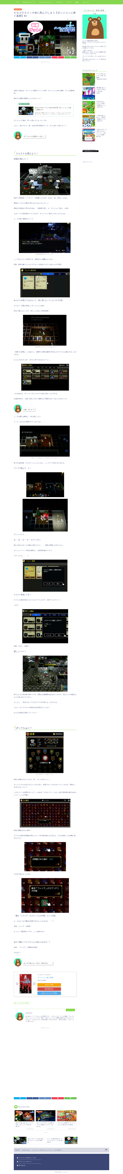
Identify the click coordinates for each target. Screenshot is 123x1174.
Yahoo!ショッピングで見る (49, 993)
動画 (77, 2)
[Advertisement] (45, 75)
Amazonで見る (49, 984)
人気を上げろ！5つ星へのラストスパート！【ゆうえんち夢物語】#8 (101, 133)
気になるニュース (29, 2)
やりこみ (86, 2)
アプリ (69, 2)
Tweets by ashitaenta (88, 149)
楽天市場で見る (49, 989)
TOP (17, 2)
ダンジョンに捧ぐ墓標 (45, 977)
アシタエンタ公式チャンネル (27, 1157)
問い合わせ (22, 1165)
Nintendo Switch (45, 2)
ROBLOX (59, 2)
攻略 (28, 1003)
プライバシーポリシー (25, 1161)
